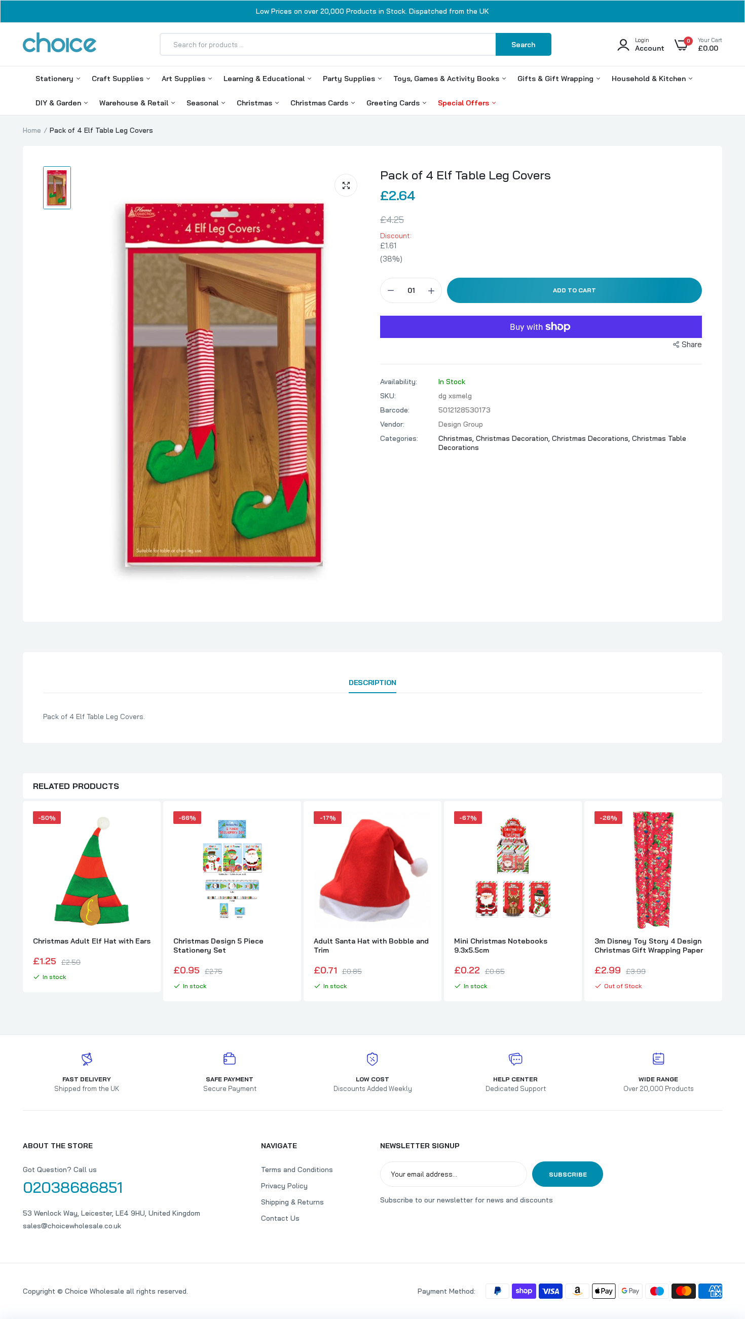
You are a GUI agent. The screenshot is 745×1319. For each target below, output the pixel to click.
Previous (22, 902)
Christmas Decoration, (514, 438)
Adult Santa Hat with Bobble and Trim (371, 945)
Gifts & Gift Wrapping (556, 78)
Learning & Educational (265, 78)
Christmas (255, 102)
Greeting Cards (394, 102)
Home (32, 130)
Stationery (55, 78)
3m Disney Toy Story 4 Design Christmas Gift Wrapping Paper (648, 945)
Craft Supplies (118, 78)
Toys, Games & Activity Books (447, 78)
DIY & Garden (59, 102)
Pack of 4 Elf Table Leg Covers (465, 174)
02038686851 (73, 1187)
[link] (141, 828)
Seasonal (203, 102)
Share (692, 344)
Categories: (399, 438)
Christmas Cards (320, 102)
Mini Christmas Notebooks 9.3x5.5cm (500, 945)
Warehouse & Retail (134, 102)
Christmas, (457, 438)
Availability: (398, 381)
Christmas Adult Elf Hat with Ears (92, 941)
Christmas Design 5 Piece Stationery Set (218, 945)
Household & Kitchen (650, 78)
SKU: (388, 395)
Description (372, 682)
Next (722, 902)
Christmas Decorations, (592, 438)
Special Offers (464, 102)
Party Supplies (350, 78)
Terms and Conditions (297, 1169)
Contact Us (280, 1218)
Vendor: (392, 424)
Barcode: (394, 409)
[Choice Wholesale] (59, 44)
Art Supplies (184, 78)
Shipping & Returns (292, 1202)
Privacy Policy (284, 1185)
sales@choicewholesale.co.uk (72, 1225)
